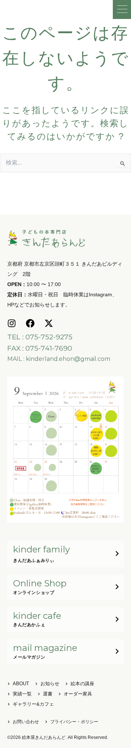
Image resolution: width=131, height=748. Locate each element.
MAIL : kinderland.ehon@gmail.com (58, 358)
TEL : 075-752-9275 (39, 337)
